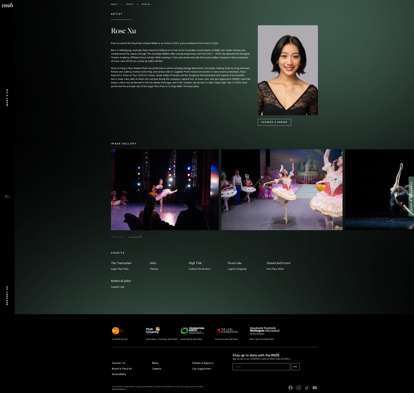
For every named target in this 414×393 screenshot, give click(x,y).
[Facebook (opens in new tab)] (291, 388)
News (155, 363)
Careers (156, 368)
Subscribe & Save (411, 196)
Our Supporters (201, 368)
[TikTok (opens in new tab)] (307, 388)
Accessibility (119, 374)
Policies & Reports (202, 363)
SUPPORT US (7, 295)
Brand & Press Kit (122, 368)
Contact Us (118, 363)
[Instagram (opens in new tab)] (299, 388)
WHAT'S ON (7, 97)
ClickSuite (122, 389)
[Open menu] (7, 196)
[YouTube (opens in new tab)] (315, 388)
